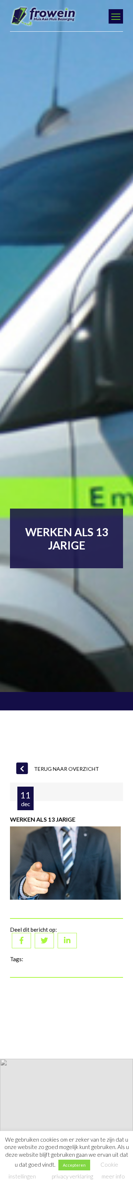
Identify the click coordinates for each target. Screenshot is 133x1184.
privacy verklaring (72, 1176)
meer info (113, 1176)
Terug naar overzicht (66, 769)
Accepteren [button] (74, 1165)
